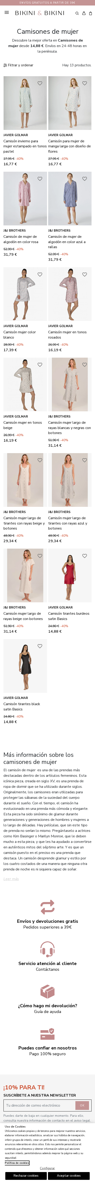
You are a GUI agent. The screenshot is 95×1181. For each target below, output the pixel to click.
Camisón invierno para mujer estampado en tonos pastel (25, 146)
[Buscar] (77, 13)
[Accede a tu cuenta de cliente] (84, 13)
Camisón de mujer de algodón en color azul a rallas (67, 242)
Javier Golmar (15, 135)
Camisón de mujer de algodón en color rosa (20, 239)
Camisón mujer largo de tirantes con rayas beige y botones (24, 523)
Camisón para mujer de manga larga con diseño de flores (69, 146)
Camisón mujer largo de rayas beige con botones (23, 616)
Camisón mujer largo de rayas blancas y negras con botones (69, 427)
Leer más (11, 878)
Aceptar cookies (69, 1176)
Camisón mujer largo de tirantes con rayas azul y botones (67, 523)
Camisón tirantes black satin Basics (21, 706)
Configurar (47, 1168)
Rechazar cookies (26, 1176)
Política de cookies (17, 1163)
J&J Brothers (14, 231)
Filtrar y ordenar (20, 65)
